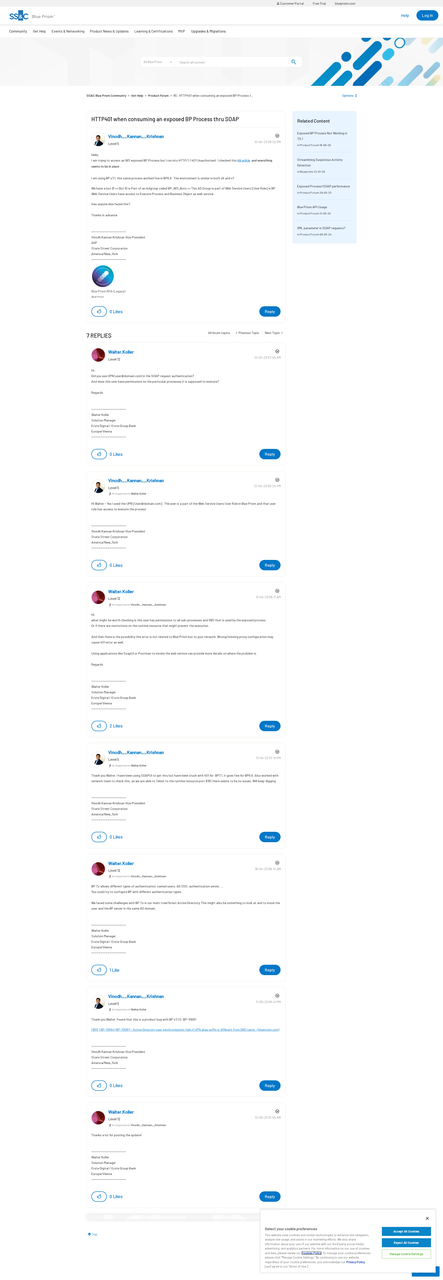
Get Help (39, 31)
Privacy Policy (355, 1262)
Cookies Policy (311, 1253)
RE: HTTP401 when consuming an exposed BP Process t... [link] (213, 95)
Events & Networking (67, 31)
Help (405, 15)
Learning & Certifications (153, 31)
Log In (427, 15)
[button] (99, 311)
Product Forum (158, 95)
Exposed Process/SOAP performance (323, 186)
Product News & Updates (109, 31)
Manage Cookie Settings (406, 1254)
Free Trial (319, 3)
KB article (243, 160)
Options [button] (347, 95)
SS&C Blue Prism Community (106, 95)
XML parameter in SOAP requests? (321, 228)
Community (18, 31)
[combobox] (238, 61)
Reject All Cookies (406, 1242)
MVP (181, 31)
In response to (129, 493)
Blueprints (306, 171)
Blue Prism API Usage (312, 207)
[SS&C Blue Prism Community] (32, 15)
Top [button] (94, 1234)
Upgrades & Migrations (208, 31)
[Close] (427, 1218)
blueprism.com (345, 3)
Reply (270, 311)
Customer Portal (291, 3)
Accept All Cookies (406, 1231)
